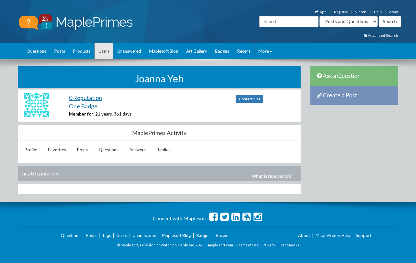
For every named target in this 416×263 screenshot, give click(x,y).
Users (103, 51)
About (393, 12)
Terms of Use (248, 245)
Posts (59, 51)
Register (340, 12)
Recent (243, 51)
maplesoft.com (220, 245)
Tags (106, 235)
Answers (137, 149)
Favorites (57, 149)
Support (361, 12)
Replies (163, 149)
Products (81, 51)
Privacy (269, 245)
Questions (36, 51)
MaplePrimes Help (333, 235)
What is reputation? (272, 176)
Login (322, 12)
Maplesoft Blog (163, 51)
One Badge (83, 106)
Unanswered (129, 51)
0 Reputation (85, 97)
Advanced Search (382, 35)
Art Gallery (196, 51)
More (263, 51)
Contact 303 (249, 98)
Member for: (81, 114)
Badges (222, 51)
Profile (31, 149)
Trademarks (289, 245)
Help (378, 12)
